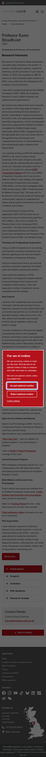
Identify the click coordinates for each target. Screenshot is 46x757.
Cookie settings (13, 401)
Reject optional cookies (22, 394)
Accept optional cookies (22, 386)
